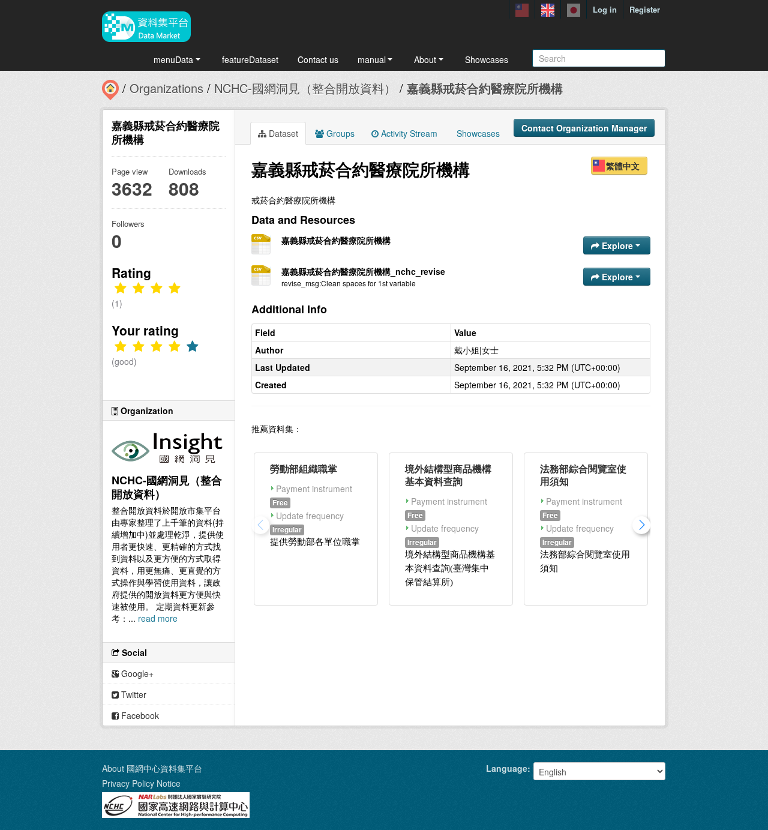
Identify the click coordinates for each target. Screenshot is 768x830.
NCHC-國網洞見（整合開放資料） (305, 88)
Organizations (166, 88)
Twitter (132, 694)
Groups (339, 133)
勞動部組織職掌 (303, 468)
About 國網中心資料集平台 (152, 768)
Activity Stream (408, 133)
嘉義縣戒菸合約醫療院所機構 (485, 88)
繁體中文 (623, 166)
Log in (605, 9)
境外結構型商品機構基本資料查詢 (448, 475)
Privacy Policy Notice (141, 783)
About (425, 59)
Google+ (136, 673)
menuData (173, 59)
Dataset (282, 133)
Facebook (139, 715)
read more (158, 618)
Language (506, 768)
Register (644, 9)
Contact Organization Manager (584, 128)
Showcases (486, 59)
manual (372, 59)
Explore (617, 245)
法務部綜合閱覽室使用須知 (583, 475)
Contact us (318, 59)
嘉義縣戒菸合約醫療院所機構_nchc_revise (363, 271)
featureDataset (250, 59)
